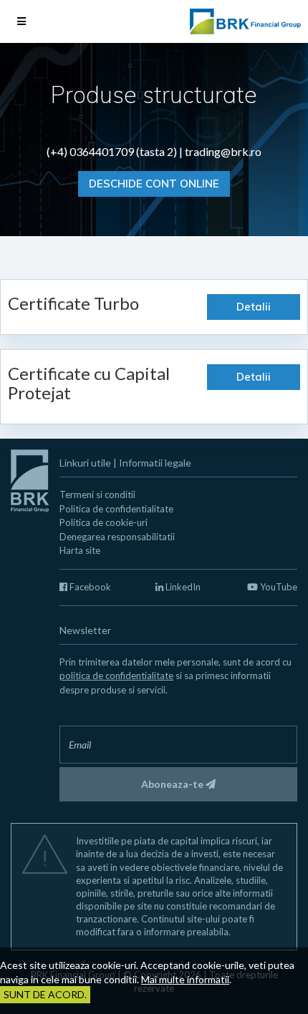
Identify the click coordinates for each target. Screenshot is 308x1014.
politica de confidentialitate (116, 675)
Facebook (89, 587)
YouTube (277, 587)
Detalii (253, 306)
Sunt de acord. (45, 994)
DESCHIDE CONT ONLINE (154, 183)
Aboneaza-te (173, 784)
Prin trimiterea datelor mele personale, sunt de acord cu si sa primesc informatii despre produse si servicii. (175, 676)
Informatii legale (155, 463)
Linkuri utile (85, 463)
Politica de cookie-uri (103, 522)
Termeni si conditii (97, 494)
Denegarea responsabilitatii (117, 536)
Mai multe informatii (185, 979)
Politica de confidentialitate (116, 509)
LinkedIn (182, 587)
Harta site (79, 550)
